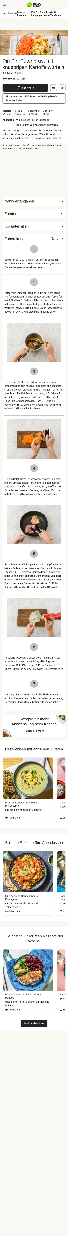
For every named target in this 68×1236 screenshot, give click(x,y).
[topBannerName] (34, 24)
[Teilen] (62, 88)
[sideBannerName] (34, 173)
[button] (34, 213)
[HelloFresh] (34, 4)
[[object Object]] (53, 88)
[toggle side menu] (4, 4)
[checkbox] (4, 78)
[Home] (4, 14)
